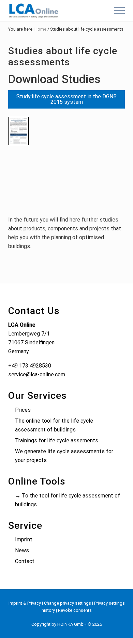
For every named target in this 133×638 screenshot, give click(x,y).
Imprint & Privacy (25, 603)
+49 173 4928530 (29, 365)
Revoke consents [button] (75, 610)
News (22, 550)
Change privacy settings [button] (67, 603)
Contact (24, 561)
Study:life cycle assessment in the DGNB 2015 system (66, 99)
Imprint (23, 539)
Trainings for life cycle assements (56, 440)
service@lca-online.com (36, 374)
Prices (23, 410)
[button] (119, 10)
